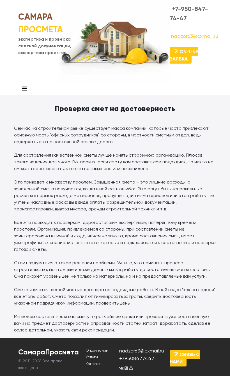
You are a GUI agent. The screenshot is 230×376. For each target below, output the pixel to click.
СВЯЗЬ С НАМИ (185, 358)
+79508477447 (136, 358)
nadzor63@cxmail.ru (194, 36)
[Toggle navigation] (25, 88)
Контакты (94, 363)
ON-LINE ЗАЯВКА (184, 55)
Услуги (92, 357)
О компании (97, 350)
